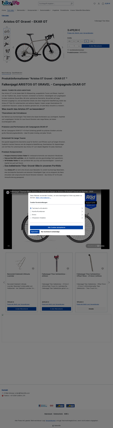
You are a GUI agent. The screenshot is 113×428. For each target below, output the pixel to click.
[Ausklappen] (82, 208)
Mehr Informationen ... (43, 198)
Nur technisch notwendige (50, 232)
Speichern (34, 232)
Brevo (34, 215)
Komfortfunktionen (38, 211)
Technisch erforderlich (39, 208)
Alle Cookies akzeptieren (56, 227)
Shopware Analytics (39, 218)
